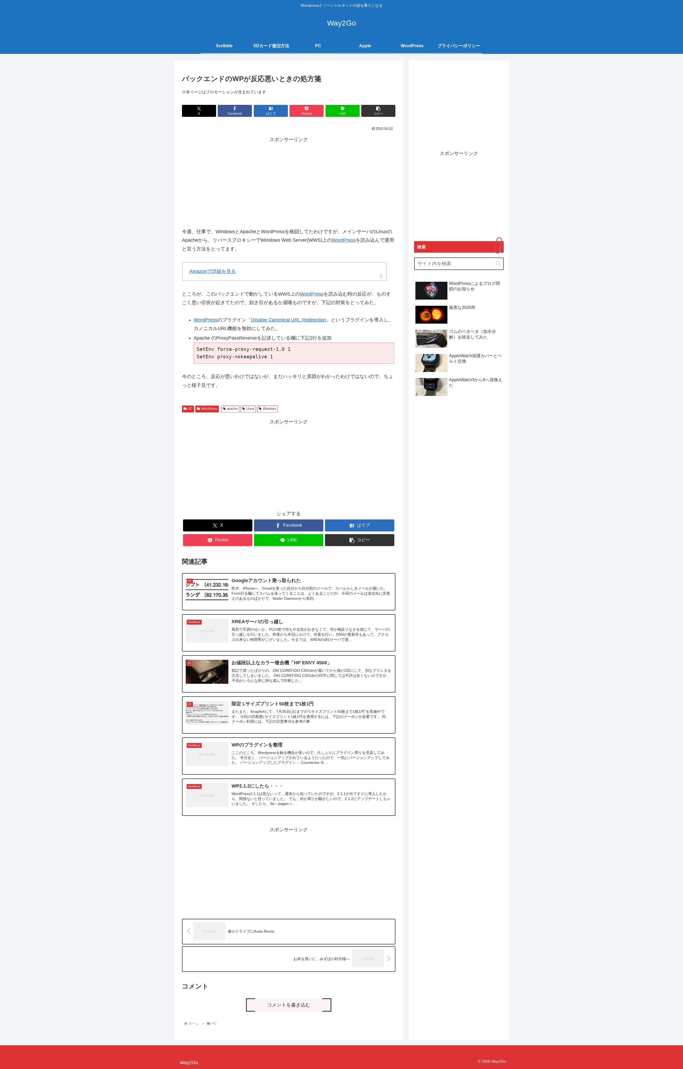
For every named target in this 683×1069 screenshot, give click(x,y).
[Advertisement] (288, 181)
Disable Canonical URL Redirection (288, 320)
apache (232, 409)
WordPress (344, 240)
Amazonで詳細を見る (212, 271)
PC (190, 409)
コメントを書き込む (288, 1005)
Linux (250, 409)
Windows (269, 409)
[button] (378, 111)
